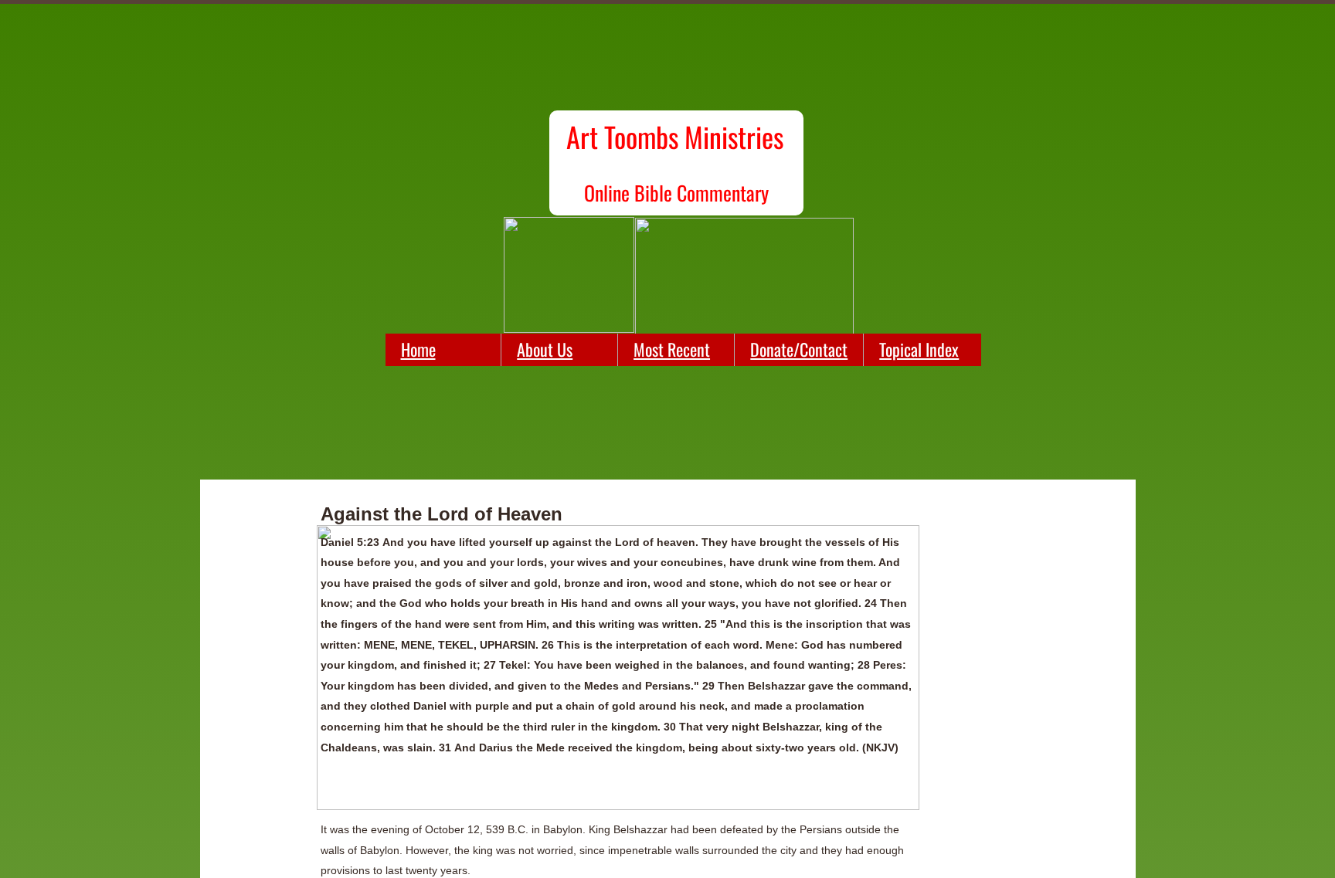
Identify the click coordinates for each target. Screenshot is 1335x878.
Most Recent (672, 349)
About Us (544, 349)
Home (418, 349)
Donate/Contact (799, 349)
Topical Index (919, 349)
